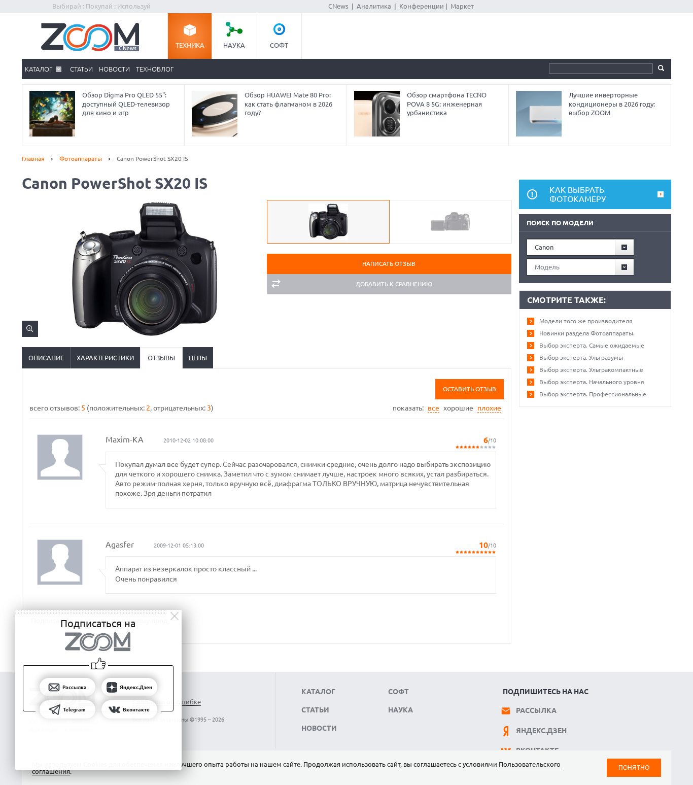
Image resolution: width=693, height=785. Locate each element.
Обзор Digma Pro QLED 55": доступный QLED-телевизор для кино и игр (126, 103)
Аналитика (374, 6)
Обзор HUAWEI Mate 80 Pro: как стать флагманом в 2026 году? (288, 103)
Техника (190, 45)
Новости (114, 69)
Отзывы (161, 357)
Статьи (81, 69)
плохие (489, 408)
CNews (338, 6)
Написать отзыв (388, 263)
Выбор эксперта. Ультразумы (581, 357)
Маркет (462, 6)
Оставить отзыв (469, 389)
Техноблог (155, 69)
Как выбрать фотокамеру (577, 194)
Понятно (633, 767)
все (433, 408)
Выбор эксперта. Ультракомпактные (591, 369)
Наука (234, 45)
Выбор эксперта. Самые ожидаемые (591, 345)
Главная (33, 158)
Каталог (38, 69)
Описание (46, 357)
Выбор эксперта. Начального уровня (591, 382)
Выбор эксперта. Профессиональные (592, 394)
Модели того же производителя (586, 321)
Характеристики (105, 357)
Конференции (421, 6)
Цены (198, 357)
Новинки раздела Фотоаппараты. (587, 333)
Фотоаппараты (80, 158)
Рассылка (536, 710)
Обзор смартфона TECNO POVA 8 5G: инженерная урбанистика (447, 103)
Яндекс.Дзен (541, 731)
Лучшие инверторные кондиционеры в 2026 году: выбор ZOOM (612, 103)
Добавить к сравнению (394, 284)
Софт (279, 45)
